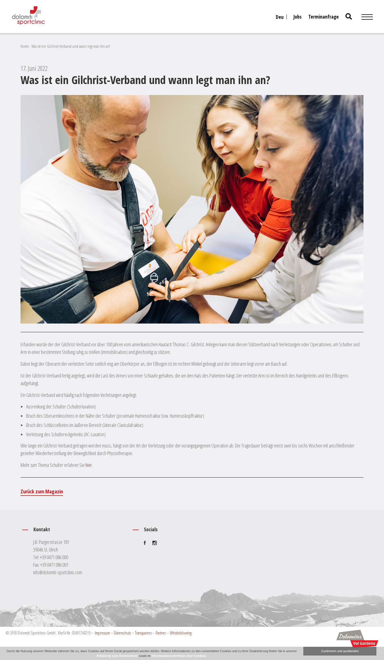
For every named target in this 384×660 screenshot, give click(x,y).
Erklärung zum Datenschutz (117, 655)
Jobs (297, 16)
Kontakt (41, 529)
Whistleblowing (180, 633)
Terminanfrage (323, 16)
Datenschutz (122, 633)
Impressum (102, 633)
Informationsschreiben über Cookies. (179, 655)
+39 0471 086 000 (54, 557)
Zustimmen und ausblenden (340, 651)
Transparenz (143, 633)
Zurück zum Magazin (42, 491)
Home (25, 46)
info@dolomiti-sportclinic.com (57, 572)
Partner (161, 633)
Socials (151, 529)
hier (88, 465)
